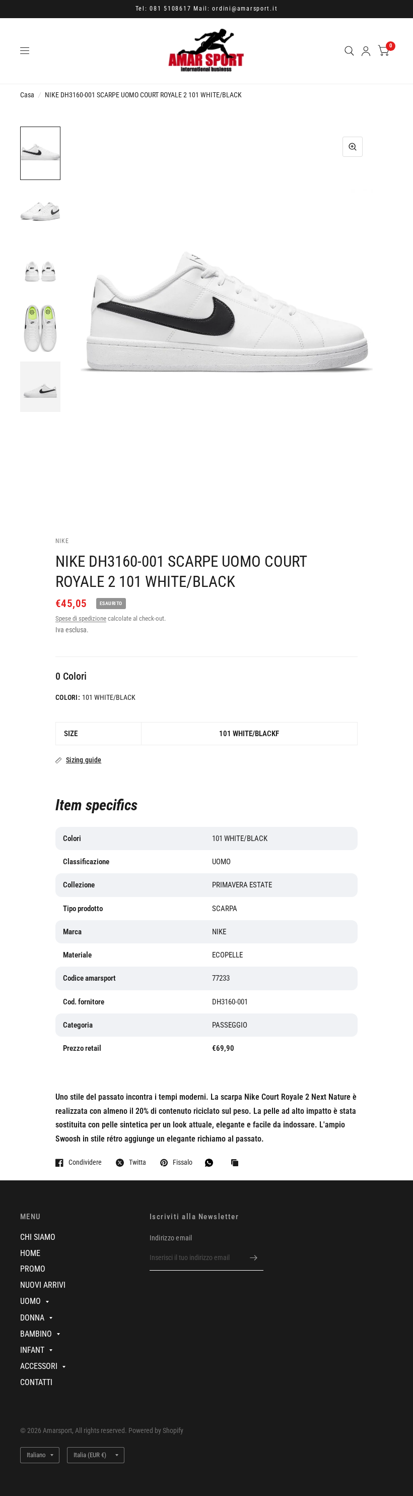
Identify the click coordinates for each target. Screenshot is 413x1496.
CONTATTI (36, 1382)
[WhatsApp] (211, 1163)
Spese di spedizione (80, 618)
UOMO (30, 1301)
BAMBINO (36, 1334)
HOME (30, 1253)
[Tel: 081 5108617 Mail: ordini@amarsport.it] (206, 9)
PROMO (32, 1269)
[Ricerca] (349, 51)
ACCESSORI (38, 1366)
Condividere (85, 1162)
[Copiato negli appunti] (237, 1163)
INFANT (32, 1350)
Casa (27, 95)
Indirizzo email (171, 1238)
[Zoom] (352, 147)
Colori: (67, 697)
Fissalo (182, 1162)
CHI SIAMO (37, 1237)
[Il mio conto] (366, 51)
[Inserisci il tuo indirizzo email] (253, 1257)
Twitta (137, 1162)
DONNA (32, 1318)
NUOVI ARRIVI (42, 1285)
